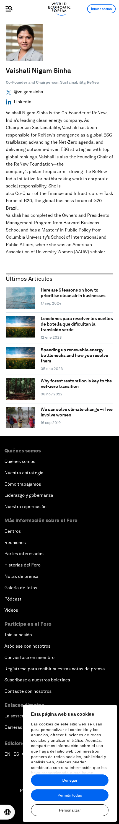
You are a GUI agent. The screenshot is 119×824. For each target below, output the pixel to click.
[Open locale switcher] (7, 812)
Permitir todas (70, 795)
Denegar (69, 780)
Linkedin (22, 101)
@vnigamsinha (28, 91)
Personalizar (70, 810)
